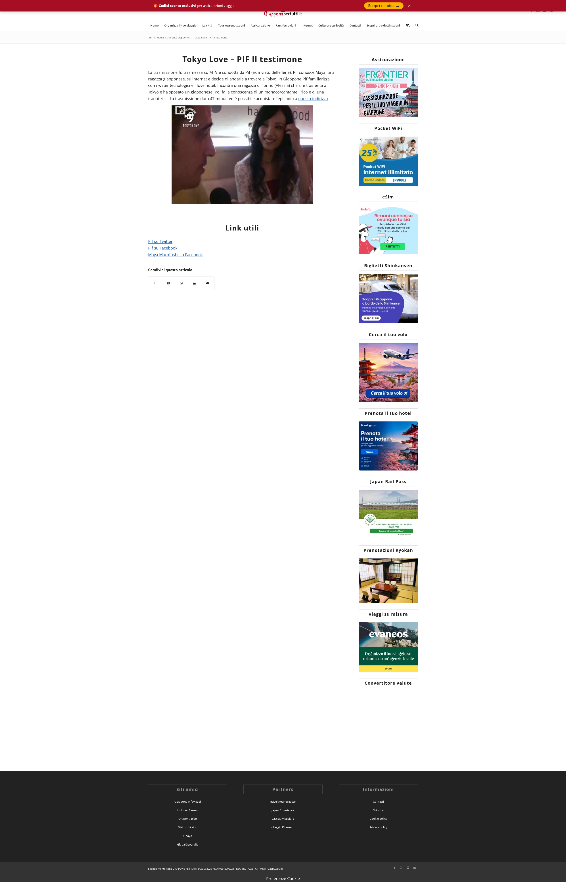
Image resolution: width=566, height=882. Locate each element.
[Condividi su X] (168, 283)
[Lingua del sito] (408, 25)
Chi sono (378, 810)
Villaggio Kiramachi (283, 827)
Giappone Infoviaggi (187, 802)
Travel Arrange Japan (283, 802)
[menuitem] (154, 25)
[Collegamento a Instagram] (408, 867)
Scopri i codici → (384, 5)
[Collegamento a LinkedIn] (414, 867)
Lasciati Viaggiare (283, 819)
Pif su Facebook (162, 248)
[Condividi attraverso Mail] (207, 283)
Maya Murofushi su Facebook (175, 254)
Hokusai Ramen (187, 810)
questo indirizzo (313, 98)
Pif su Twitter (160, 241)
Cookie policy (378, 819)
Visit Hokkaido (187, 827)
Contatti (378, 802)
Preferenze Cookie (283, 878)
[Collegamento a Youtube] (401, 867)
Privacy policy (378, 827)
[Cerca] (415, 25)
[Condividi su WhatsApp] (181, 283)
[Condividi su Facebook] (155, 283)
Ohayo (187, 836)
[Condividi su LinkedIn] (194, 283)
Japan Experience (283, 810)
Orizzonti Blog (187, 819)
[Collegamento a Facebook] (394, 867)
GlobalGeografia (187, 844)
